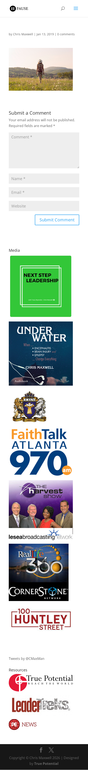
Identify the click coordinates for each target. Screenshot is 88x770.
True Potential (46, 763)
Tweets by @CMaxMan (26, 658)
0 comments (66, 34)
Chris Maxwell (23, 34)
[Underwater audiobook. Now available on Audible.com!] (41, 384)
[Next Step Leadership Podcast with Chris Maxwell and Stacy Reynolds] (41, 316)
